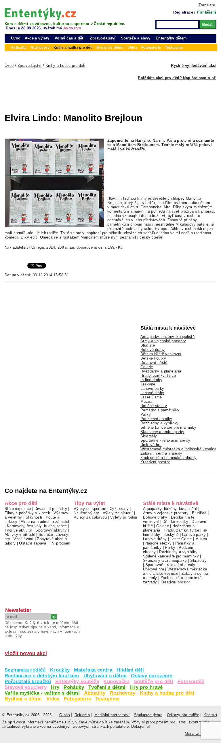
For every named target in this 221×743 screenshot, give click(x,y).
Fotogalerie (77, 699)
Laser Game (151, 397)
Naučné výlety (86, 513)
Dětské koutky (153, 358)
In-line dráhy (151, 380)
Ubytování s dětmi (105, 675)
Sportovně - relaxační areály (165, 440)
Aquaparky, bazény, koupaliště (167, 336)
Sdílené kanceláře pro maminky (168, 427)
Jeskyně (147, 384)
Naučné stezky (153, 406)
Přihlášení (206, 12)
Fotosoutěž (191, 681)
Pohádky (74, 687)
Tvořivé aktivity (18, 530)
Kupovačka (116, 681)
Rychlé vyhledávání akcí (193, 65)
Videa (53, 699)
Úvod (16, 38)
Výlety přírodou (123, 517)
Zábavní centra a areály (161, 453)
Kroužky (60, 670)
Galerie (146, 367)
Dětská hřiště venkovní (160, 354)
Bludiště (147, 345)
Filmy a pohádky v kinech (27, 513)
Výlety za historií (118, 513)
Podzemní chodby (156, 419)
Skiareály (148, 436)
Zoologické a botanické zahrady (168, 457)
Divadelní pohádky (51, 508)
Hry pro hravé (146, 687)
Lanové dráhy (152, 393)
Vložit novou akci (26, 653)
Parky (145, 414)
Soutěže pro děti (153, 681)
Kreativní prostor (155, 462)
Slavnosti (34, 517)
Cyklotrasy (119, 508)
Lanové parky (152, 388)
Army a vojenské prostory (163, 341)
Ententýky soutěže (77, 681)
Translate (207, 5)
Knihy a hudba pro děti (167, 693)
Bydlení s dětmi (23, 699)
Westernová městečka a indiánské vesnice (178, 449)
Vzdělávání (23, 539)
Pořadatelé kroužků (28, 681)
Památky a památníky (159, 410)
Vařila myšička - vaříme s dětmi (42, 693)
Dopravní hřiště (153, 362)
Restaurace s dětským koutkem (42, 675)
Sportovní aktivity (51, 530)
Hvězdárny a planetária (160, 371)
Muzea (146, 401)
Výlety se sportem (90, 508)
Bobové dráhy (152, 349)
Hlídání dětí (130, 670)
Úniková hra (150, 445)
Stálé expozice (18, 508)
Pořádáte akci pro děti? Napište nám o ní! (177, 78)
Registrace (183, 12)
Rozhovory (122, 693)
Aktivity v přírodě (20, 534)
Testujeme (107, 699)
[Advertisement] (97, 93)
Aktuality (94, 693)
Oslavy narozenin (151, 675)
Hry (55, 687)
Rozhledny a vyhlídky (159, 423)
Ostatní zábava (32, 543)
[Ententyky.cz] (40, 14)
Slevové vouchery (26, 687)
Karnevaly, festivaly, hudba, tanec (37, 526)
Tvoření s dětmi (107, 687)
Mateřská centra (93, 670)
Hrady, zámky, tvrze (158, 375)
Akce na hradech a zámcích (46, 521)
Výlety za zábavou (90, 517)
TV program (60, 543)
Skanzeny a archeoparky (162, 432)
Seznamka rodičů (25, 670)
